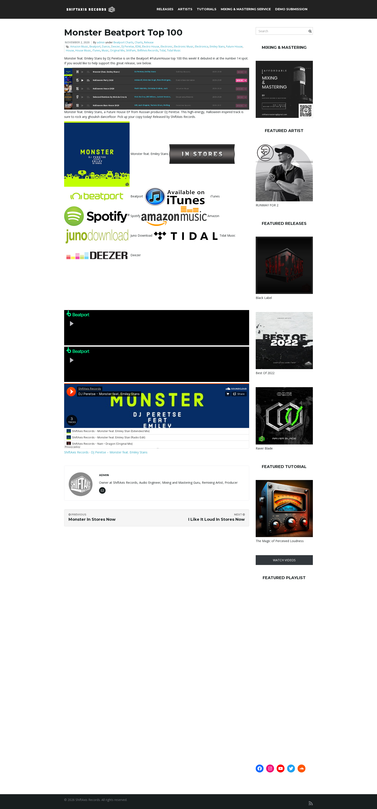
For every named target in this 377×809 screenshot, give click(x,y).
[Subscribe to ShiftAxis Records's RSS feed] (311, 803)
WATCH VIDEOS (284, 560)
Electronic (167, 46)
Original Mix (117, 50)
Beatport (95, 46)
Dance (106, 46)
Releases (165, 9)
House (70, 50)
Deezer (115, 46)
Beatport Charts (123, 42)
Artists (185, 9)
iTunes (96, 50)
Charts (139, 42)
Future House (234, 46)
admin (101, 42)
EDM (138, 46)
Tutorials (206, 9)
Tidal (162, 50)
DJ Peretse (127, 46)
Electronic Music (184, 46)
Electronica (201, 46)
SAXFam (131, 50)
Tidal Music (174, 50)
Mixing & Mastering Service (246, 9)
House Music (83, 50)
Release (149, 42)
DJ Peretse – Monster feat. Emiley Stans (119, 452)
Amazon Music (79, 46)
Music (105, 50)
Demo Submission (291, 9)
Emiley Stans (217, 46)
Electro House (150, 46)
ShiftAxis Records (147, 50)
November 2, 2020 (77, 42)
